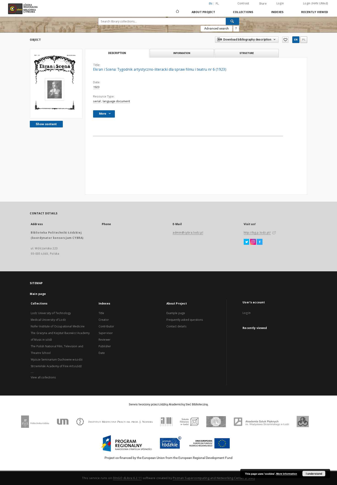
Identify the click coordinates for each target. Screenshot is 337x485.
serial (97, 101)
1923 (96, 87)
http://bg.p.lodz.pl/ (257, 232)
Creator (104, 320)
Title (101, 313)
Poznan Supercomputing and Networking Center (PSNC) (214, 478)
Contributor (106, 326)
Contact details (176, 326)
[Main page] (177, 9)
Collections (243, 12)
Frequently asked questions (184, 320)
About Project (203, 12)
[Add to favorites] (285, 40)
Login (280, 3)
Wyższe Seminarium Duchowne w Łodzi (57, 359)
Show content (46, 124)
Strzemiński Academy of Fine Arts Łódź (56, 366)
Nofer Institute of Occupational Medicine (58, 326)
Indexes (277, 12)
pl (217, 3)
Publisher (105, 346)
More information (286, 473)
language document (116, 101)
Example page (175, 313)
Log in (247, 313)
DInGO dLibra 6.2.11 (127, 478)
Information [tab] (181, 53)
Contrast (243, 3)
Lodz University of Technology (51, 313)
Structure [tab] (247, 53)
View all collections (43, 377)
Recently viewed (314, 12)
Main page (38, 294)
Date (102, 353)
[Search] (232, 21)
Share (263, 3)
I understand (314, 474)
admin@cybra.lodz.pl (188, 232)
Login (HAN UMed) (315, 3)
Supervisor (106, 333)
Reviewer (104, 340)
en (296, 39)
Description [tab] (117, 53)
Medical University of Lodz (48, 320)
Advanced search (216, 28)
